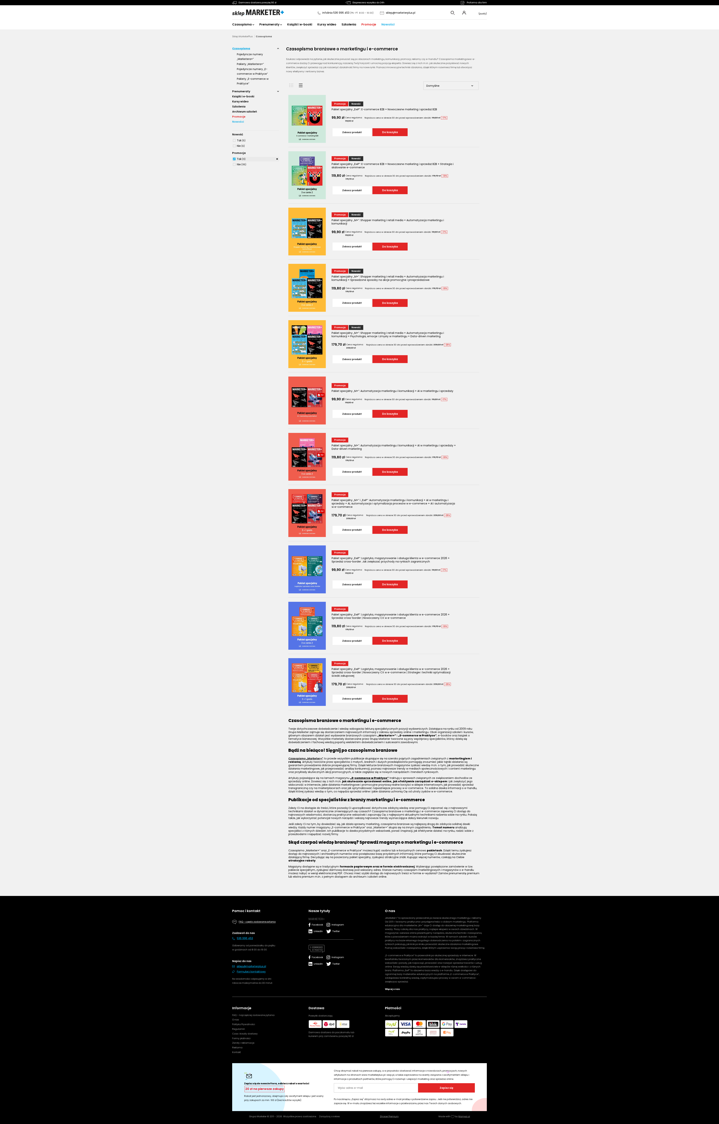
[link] (238, 140)
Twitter (336, 931)
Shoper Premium (389, 1116)
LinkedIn (318, 931)
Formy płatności (241, 1038)
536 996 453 (245, 938)
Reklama (237, 1047)
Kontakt (236, 1052)
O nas (235, 1019)
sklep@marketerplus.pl (400, 13)
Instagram (337, 924)
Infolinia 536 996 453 (336, 13)
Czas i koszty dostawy (245, 1033)
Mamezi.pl (464, 1116)
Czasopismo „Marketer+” (305, 758)
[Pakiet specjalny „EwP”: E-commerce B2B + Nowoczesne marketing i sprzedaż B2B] (307, 119)
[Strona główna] (258, 13)
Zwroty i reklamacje (243, 1042)
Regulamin (238, 1029)
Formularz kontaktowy (251, 971)
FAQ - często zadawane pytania (257, 921)
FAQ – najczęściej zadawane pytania (253, 1015)
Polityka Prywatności (243, 1024)
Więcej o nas (392, 989)
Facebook (317, 924)
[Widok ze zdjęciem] (291, 85)
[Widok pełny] (301, 85)
